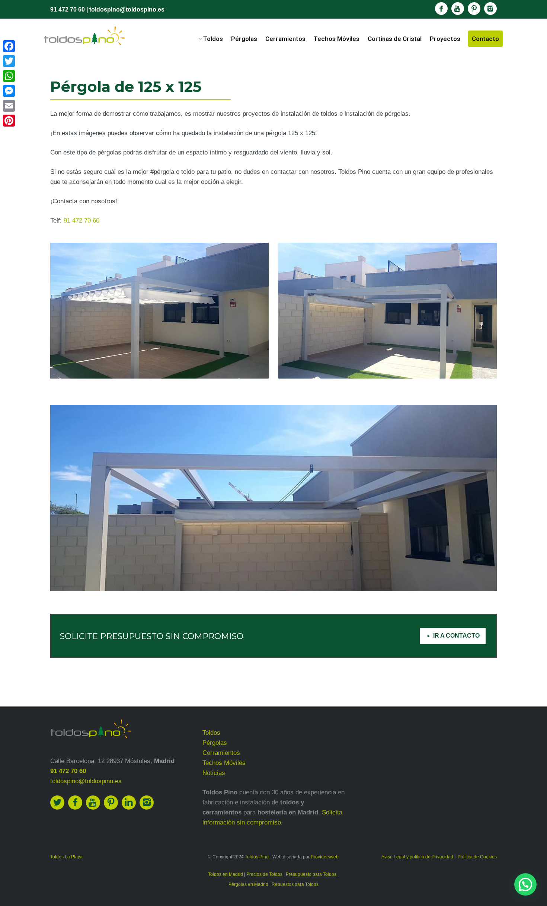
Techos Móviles (336, 38)
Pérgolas (244, 38)
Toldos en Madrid (225, 874)
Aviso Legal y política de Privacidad (417, 856)
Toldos (213, 38)
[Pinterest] (8, 120)
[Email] (8, 105)
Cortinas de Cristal (395, 38)
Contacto (485, 38)
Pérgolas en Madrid (248, 884)
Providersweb (325, 856)
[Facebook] (8, 46)
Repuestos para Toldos (295, 884)
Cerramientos (285, 38)
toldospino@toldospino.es (126, 9)
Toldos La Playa (66, 856)
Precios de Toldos (264, 874)
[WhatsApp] (8, 75)
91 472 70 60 (67, 9)
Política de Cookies (477, 856)
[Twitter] (8, 61)
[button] (525, 884)
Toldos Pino (257, 856)
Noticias (213, 772)
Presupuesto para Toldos (311, 874)
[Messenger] (8, 90)
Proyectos (445, 38)
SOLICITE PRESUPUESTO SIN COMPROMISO (151, 636)
